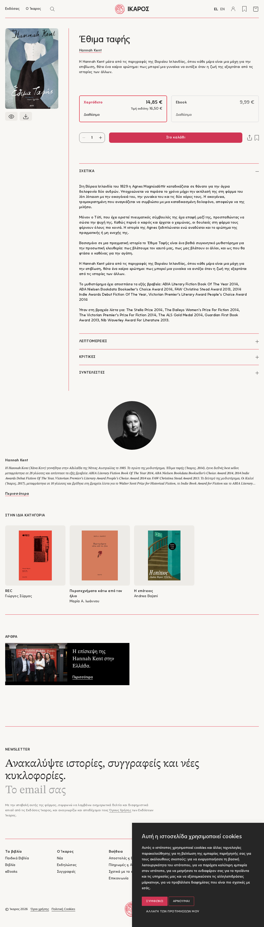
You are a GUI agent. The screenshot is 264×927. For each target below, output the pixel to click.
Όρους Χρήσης (120, 810)
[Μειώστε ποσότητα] (83, 138)
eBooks (11, 871)
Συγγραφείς (66, 871)
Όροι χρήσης (39, 909)
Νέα (60, 858)
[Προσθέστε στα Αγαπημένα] (257, 137)
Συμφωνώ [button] (154, 901)
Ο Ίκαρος (33, 9)
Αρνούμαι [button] (181, 901)
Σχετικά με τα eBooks (126, 871)
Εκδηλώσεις (67, 865)
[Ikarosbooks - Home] (132, 9)
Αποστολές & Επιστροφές (129, 858)
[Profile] (233, 9)
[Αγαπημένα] (244, 9)
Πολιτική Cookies (63, 909)
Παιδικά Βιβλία (17, 858)
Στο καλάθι (175, 137)
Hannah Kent (90, 50)
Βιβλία (10, 865)
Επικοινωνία (119, 878)
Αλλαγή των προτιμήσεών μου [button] (172, 911)
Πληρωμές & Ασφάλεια (127, 865)
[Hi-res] (26, 116)
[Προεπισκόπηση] (11, 116)
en (222, 9)
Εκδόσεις (12, 9)
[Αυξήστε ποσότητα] (100, 138)
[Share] (249, 138)
